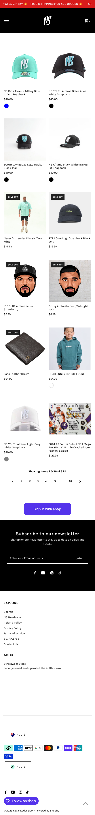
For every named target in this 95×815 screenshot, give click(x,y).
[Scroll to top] (86, 803)
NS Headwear (12, 617)
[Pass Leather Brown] (25, 348)
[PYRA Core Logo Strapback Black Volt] (70, 213)
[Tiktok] (60, 573)
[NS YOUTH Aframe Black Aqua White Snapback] (70, 66)
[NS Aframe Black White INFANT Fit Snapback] (70, 139)
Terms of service (14, 633)
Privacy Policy (12, 628)
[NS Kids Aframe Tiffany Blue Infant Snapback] (25, 66)
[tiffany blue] (6, 106)
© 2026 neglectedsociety (19, 810)
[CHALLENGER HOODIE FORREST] (70, 348)
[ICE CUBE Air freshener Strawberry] (25, 281)
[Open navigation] (19, 20)
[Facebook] (35, 573)
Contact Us (11, 644)
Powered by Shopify (47, 810)
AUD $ (21, 734)
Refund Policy (13, 622)
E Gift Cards (11, 638)
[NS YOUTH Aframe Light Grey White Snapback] (25, 419)
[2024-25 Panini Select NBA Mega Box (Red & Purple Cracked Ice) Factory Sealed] (70, 419)
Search (8, 611)
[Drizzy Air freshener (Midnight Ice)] (70, 281)
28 (70, 481)
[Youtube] (43, 573)
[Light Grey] (6, 459)
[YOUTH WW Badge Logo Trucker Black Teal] (25, 139)
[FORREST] (51, 385)
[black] (51, 106)
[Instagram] (51, 573)
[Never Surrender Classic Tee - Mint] (25, 213)
